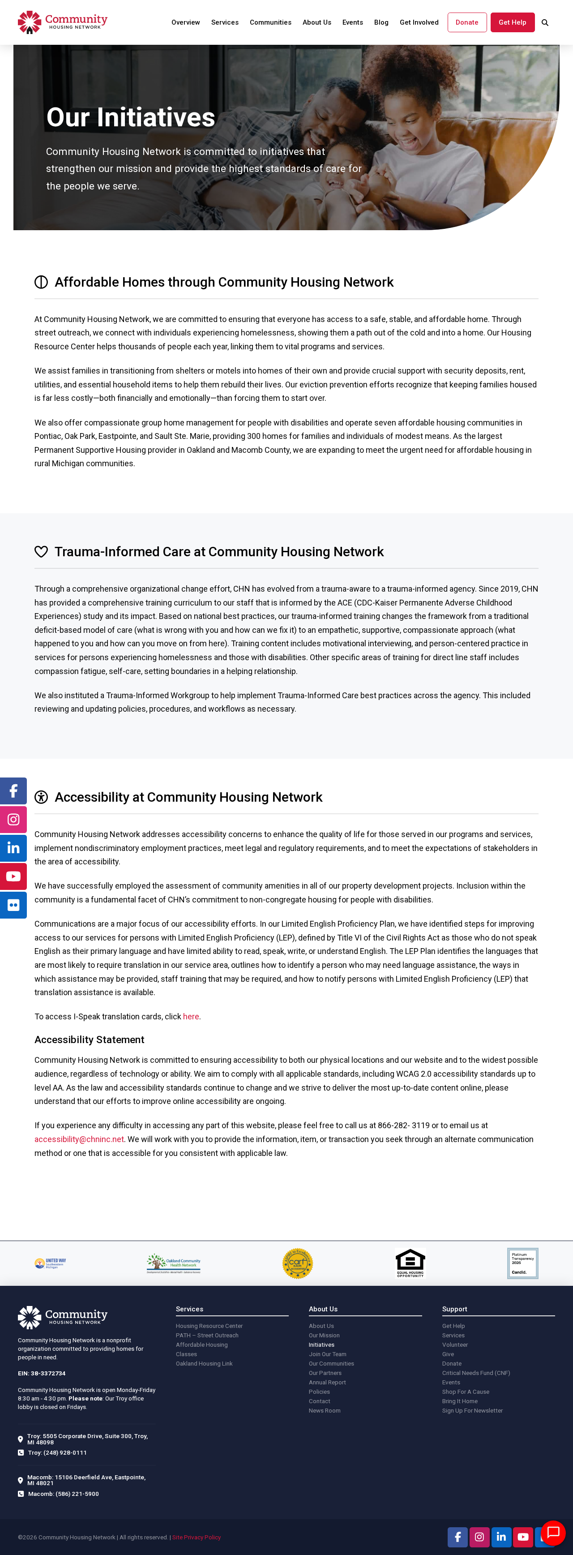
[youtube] (13, 876)
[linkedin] (13, 848)
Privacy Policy (202, 1537)
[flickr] (13, 905)
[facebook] (13, 791)
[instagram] (13, 819)
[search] (545, 23)
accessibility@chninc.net (79, 1139)
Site (177, 1537)
